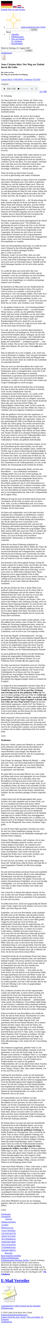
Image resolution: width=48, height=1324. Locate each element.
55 (13, 1245)
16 (4, 1230)
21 (15, 1230)
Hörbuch (4, 1258)
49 (15, 1242)
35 (15, 1236)
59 (6, 1247)
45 (6, 1242)
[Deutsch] (6, 7)
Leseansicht (5, 1216)
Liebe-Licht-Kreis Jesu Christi (13, 1317)
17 (6, 1230)
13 (10, 1228)
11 (6, 1228)
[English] (15, 7)
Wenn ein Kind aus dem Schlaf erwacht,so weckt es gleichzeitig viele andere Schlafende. (20, 174)
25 (8, 1233)
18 (8, 1230)
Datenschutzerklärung (10, 1315)
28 (15, 1233)
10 (4, 1228)
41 (13, 1239)
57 (2, 1247)
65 (4, 1250)
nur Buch (16, 1260)
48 (13, 1242)
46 (8, 1242)
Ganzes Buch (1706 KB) (11, 79)
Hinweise (8, 1253)
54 (10, 1245)
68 (10, 1250)
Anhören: (5, 84)
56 (15, 1245)
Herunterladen (17, 44)
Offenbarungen (17, 37)
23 (4, 1233)
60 (8, 1247)
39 (8, 1239)
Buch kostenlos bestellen (11, 1256)
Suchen (22, 9)
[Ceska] (23, 7)
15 (2, 1230)
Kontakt (4, 9)
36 (2, 1239)
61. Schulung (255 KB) (30, 79)
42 (15, 1239)
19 (10, 1230)
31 (6, 1236)
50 (2, 1245)
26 (10, 1233)
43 (2, 1242)
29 (2, 1236)
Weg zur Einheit (17, 40)
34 (13, 1236)
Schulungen (6, 1214)
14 (12, 1228)
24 (6, 1233)
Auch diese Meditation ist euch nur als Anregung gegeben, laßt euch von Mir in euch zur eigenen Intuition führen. (24, 1203)
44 (4, 1242)
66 (6, 1250)
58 (4, 1247)
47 (10, 1242)
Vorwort (8, 1219)
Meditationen (13, 1258)
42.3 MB (43, 91)
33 (10, 1236)
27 (13, 1233)
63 (15, 1247)
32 (8, 1236)
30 (4, 1236)
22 (2, 1233)
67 (8, 1250)
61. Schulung (6, 96)
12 (8, 1228)
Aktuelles (15, 34)
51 (4, 1245)
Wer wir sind (13, 9)
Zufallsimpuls (6, 53)
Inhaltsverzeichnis (8, 1222)
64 (2, 1250)
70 (15, 1250)
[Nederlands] (19, 7)
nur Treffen (24, 1260)
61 (10, 1247)
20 (13, 1230)
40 (10, 1239)
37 (4, 1239)
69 (13, 1250)
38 (6, 1239)
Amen (3, 1210)
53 (8, 1245)
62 (13, 1247)
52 (6, 1245)
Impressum (23, 1315)
